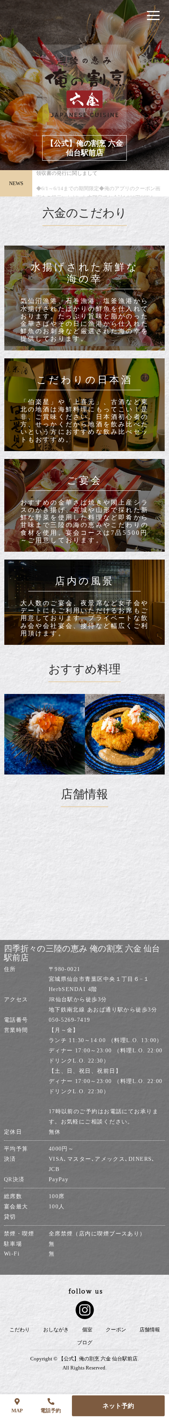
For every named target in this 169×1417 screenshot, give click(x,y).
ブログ (84, 1342)
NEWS (16, 183)
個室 (87, 1330)
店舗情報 (150, 1330)
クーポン (116, 1330)
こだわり (19, 1330)
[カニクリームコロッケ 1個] (105, 734)
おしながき (56, 1330)
